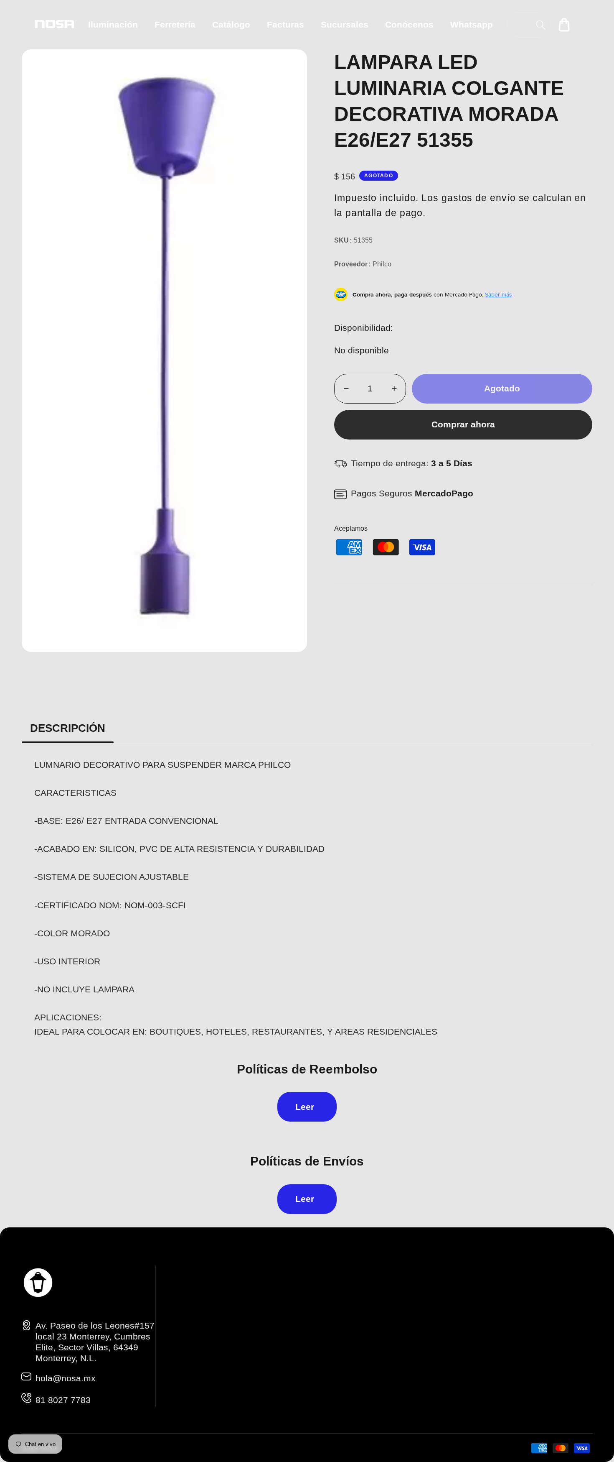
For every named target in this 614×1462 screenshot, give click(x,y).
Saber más (498, 294)
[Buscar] (540, 25)
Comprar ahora (463, 424)
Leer (304, 1107)
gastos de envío (478, 197)
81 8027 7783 (63, 1400)
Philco (382, 264)
